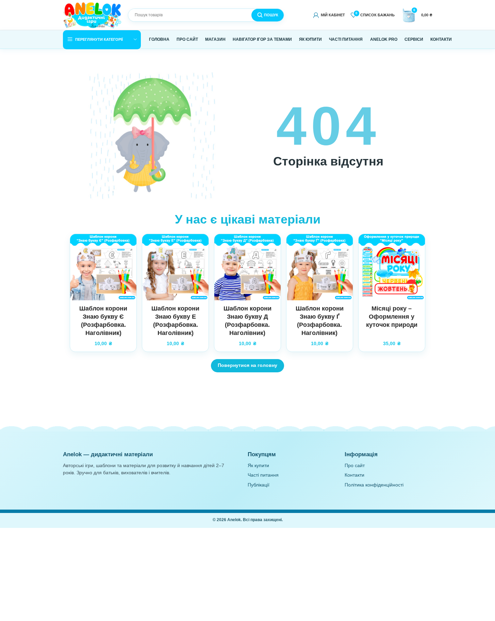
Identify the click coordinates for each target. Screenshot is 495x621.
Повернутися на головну (247, 365)
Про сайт (355, 465)
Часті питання (263, 475)
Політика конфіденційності (374, 484)
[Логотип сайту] (92, 14)
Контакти (354, 475)
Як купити (258, 465)
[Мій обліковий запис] (329, 15)
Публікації (258, 484)
